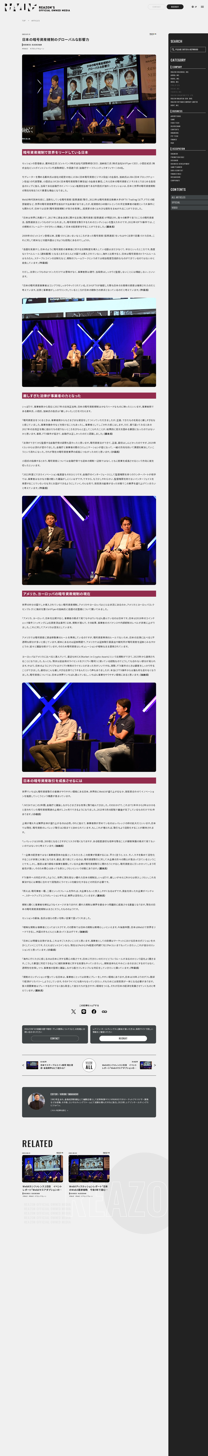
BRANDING (175, 133)
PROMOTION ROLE (177, 157)
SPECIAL (176, 202)
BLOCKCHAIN (37, 45)
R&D (172, 143)
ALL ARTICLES (179, 197)
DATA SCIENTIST (177, 170)
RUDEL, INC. (175, 78)
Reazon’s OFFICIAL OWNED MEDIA (21, 4)
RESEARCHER (175, 177)
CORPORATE (175, 180)
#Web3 (25, 48)
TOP (24, 20)
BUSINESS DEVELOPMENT (180, 163)
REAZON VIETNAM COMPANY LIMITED (184, 102)
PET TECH (174, 136)
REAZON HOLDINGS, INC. (180, 72)
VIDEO (175, 207)
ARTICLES (35, 20)
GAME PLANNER (176, 167)
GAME (173, 119)
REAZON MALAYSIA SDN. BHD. (182, 98)
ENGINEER (174, 154)
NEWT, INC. (175, 105)
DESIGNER (174, 160)
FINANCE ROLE (176, 173)
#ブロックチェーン (37, 48)
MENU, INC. (175, 82)
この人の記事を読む (58, 1110)
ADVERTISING (176, 116)
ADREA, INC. (175, 75)
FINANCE (174, 139)
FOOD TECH (175, 123)
